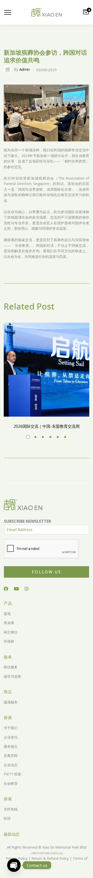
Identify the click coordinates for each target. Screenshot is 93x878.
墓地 (7, 613)
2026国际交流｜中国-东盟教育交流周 (47, 426)
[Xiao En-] (46, 12)
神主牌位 (11, 632)
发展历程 (11, 755)
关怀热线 (11, 809)
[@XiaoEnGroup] (16, 588)
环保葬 (9, 641)
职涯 (7, 818)
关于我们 (11, 727)
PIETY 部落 (12, 774)
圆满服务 (11, 702)
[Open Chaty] (14, 865)
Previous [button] (9, 113)
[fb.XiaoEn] (6, 588)
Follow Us (46, 572)
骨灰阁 (9, 622)
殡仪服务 (11, 667)
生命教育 (11, 783)
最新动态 (12, 834)
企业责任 (11, 737)
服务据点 (11, 746)
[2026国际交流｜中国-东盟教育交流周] (46, 370)
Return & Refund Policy (50, 858)
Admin (24, 69)
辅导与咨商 (12, 676)
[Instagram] (27, 588)
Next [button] (83, 113)
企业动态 (11, 765)
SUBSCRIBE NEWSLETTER (27, 521)
